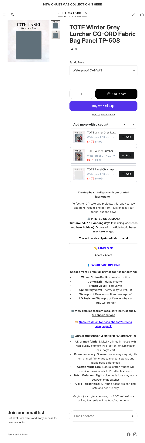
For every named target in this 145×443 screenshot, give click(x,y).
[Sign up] (132, 416)
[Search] (12, 14)
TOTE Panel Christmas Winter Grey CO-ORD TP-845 (102, 169)
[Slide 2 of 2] (56, 35)
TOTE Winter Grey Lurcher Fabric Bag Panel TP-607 (102, 132)
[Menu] (4, 14)
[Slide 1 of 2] (56, 25)
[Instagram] (135, 434)
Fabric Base (76, 62)
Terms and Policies (18, 434)
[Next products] (133, 124)
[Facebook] (128, 434)
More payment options (103, 114)
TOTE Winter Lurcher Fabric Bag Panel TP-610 (102, 151)
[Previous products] (125, 124)
